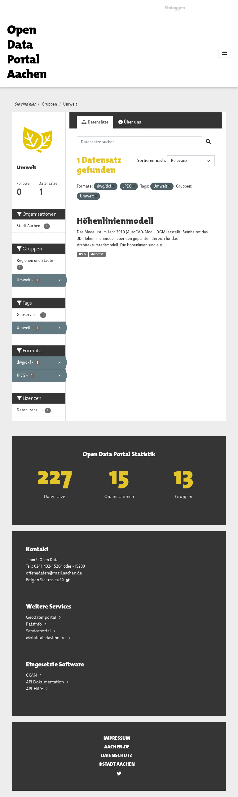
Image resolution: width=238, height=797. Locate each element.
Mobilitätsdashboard (46, 637)
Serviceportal (39, 631)
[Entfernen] (113, 186)
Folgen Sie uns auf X (45, 580)
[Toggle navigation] (224, 53)
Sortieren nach (151, 160)
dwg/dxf (97, 254)
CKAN (32, 675)
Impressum (117, 738)
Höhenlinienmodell (115, 221)
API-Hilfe (35, 688)
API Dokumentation (45, 682)
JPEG (82, 254)
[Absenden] (208, 142)
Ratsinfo (34, 624)
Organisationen (119, 496)
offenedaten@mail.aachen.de (54, 573)
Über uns (132, 122)
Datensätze (97, 122)
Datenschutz (116, 755)
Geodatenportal (41, 617)
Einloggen (175, 8)
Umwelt (70, 104)
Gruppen (49, 104)
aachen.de (117, 746)
